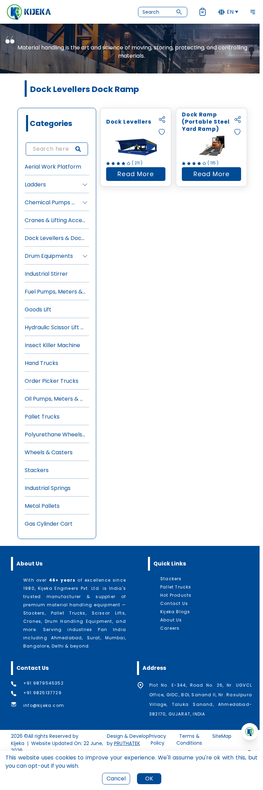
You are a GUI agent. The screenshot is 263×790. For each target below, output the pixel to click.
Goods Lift (38, 309)
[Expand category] (85, 185)
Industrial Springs (48, 488)
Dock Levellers (128, 121)
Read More (141, 175)
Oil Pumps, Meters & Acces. (55, 399)
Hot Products (175, 595)
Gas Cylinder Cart (49, 524)
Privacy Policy (157, 739)
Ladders (35, 184)
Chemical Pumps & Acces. (51, 202)
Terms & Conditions (189, 739)
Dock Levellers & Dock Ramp (55, 238)
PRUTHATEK (127, 743)
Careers (169, 628)
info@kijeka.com (43, 705)
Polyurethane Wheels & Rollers (55, 434)
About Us (171, 620)
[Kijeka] (29, 12)
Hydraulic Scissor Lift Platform (55, 327)
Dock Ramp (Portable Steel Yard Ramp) (206, 122)
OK (149, 778)
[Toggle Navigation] (252, 12)
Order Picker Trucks (51, 381)
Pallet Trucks (42, 417)
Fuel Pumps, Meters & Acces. (55, 292)
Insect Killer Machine (52, 345)
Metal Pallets (42, 506)
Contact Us (174, 603)
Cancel (116, 778)
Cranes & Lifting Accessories (55, 220)
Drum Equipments (49, 256)
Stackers (37, 470)
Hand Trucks (41, 363)
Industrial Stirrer (46, 274)
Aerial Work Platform (53, 167)
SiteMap (221, 736)
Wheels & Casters (49, 452)
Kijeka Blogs (175, 612)
